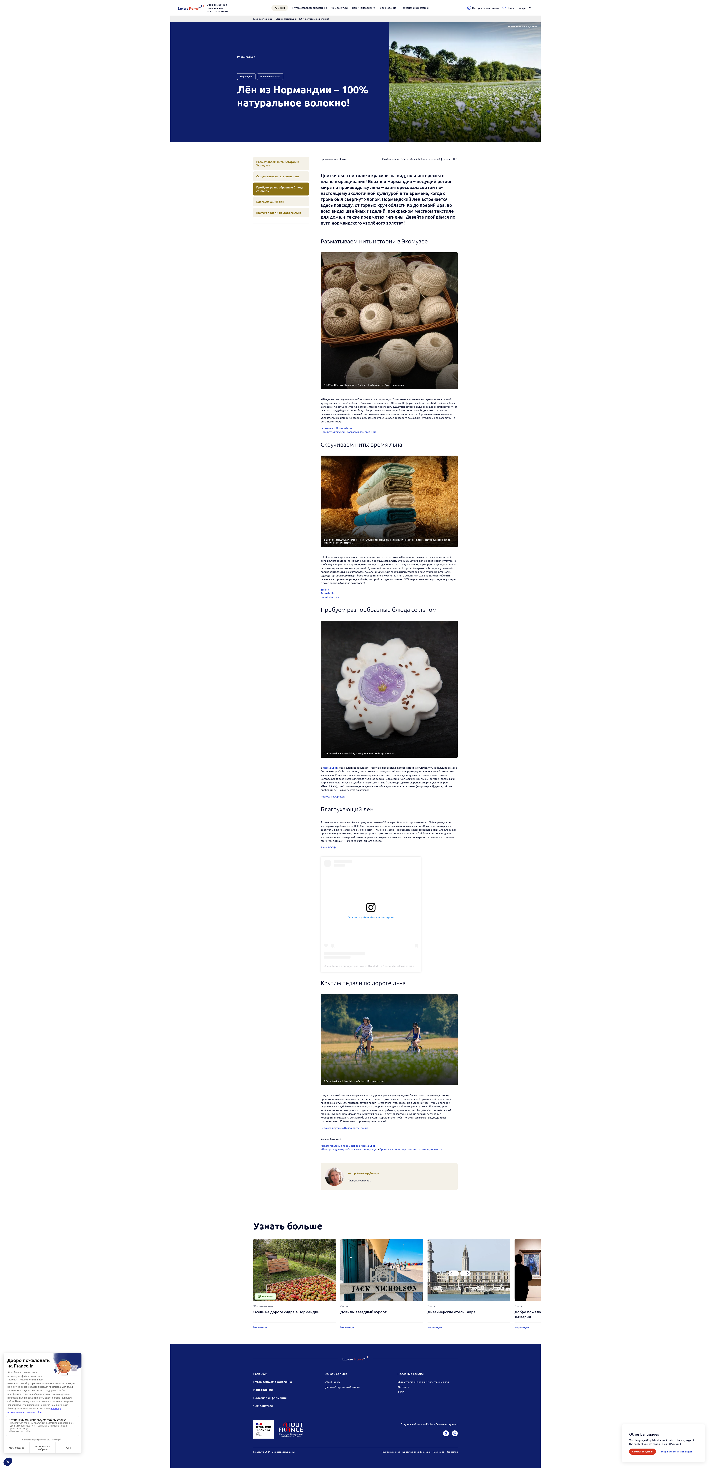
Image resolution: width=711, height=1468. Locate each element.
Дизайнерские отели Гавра (451, 1311)
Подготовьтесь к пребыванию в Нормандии (348, 1145)
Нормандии (330, 767)
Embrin (325, 589)
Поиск (511, 8)
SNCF (401, 1392)
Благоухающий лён (270, 202)
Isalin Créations (330, 596)
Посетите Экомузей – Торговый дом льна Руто (348, 431)
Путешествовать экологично (309, 7)
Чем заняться (339, 7)
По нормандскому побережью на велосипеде (349, 1149)
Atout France (333, 1381)
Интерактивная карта (485, 8)
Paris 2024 (260, 1374)
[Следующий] (465, 1273)
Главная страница (262, 18)
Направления (263, 1389)
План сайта (438, 1451)
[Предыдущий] (453, 1273)
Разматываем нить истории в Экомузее (277, 163)
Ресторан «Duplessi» (333, 796)
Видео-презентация (356, 1127)
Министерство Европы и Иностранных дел (423, 1381)
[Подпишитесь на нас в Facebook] (446, 1433)
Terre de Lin (327, 593)
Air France (403, 1387)
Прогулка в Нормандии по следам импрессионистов (411, 1149)
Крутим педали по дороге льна (278, 212)
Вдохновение (388, 7)
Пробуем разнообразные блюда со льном (279, 189)
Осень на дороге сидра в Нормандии (286, 1311)
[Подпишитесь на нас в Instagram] (455, 1433)
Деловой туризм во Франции (342, 1387)
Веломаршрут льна (332, 1127)
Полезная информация (415, 7)
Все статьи (452, 1451)
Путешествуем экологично (272, 1382)
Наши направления (363, 7)
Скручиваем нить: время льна (277, 176)
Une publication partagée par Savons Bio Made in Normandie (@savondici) (368, 965)
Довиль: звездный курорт (363, 1311)
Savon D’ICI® (328, 847)
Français (522, 8)
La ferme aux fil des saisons (336, 428)
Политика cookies (391, 1451)
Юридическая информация (416, 1451)
